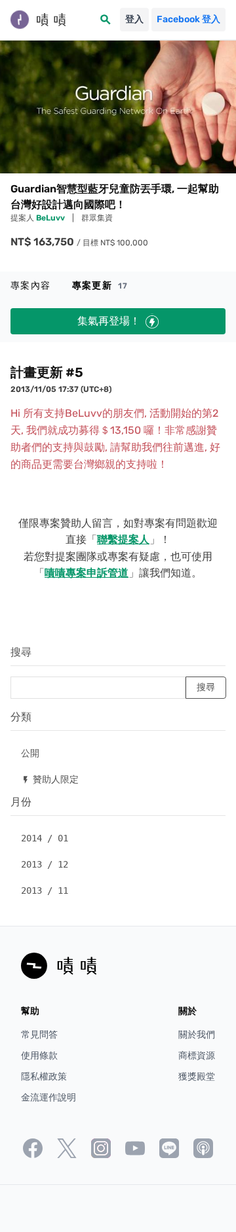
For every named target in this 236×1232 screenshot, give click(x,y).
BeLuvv (51, 217)
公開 (30, 753)
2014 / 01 (44, 838)
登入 (134, 19)
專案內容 (30, 285)
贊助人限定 (50, 779)
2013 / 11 (44, 890)
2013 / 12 (44, 864)
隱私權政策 (44, 1076)
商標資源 (196, 1055)
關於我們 (196, 1034)
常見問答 (39, 1034)
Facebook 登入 (188, 19)
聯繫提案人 (123, 539)
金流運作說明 (48, 1097)
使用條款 (39, 1055)
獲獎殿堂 (196, 1076)
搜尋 (20, 652)
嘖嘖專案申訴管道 (86, 573)
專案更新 (100, 285)
